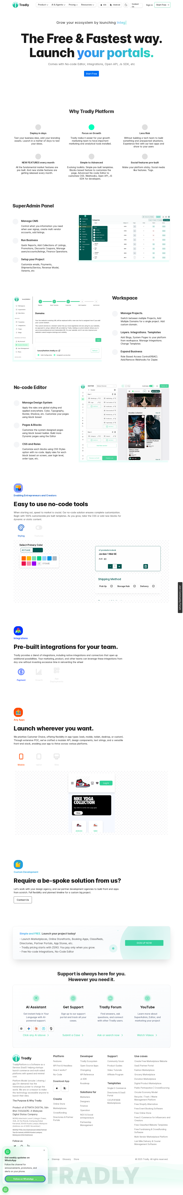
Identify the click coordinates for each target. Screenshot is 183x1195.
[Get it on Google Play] (65, 1088)
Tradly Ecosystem (88, 1061)
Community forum (115, 1061)
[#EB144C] (24, 563)
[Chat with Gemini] (29, 1028)
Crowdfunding (60, 1112)
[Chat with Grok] (51, 1028)
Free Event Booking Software (148, 1108)
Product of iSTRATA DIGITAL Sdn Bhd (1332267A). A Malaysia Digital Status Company (30, 1111)
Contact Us (135, 5)
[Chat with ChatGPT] (21, 1028)
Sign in (149, 5)
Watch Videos (145, 1035)
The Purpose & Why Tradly (27, 1100)
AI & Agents (57, 4)
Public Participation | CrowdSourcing (151, 1088)
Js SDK (83, 1079)
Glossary (66, 1159)
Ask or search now (108, 1035)
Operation (85, 1110)
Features (57, 1061)
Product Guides (114, 1065)
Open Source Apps (89, 1065)
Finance (84, 1106)
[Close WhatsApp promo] (44, 1150)
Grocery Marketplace (144, 1074)
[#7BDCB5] (34, 558)
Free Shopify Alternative (146, 1104)
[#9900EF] (34, 563)
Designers (85, 1101)
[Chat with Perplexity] (43, 1028)
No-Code (57, 1074)
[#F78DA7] (29, 563)
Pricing (72, 4)
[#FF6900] (24, 558)
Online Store (59, 1104)
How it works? (60, 1070)
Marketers (85, 1097)
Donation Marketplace (145, 1079)
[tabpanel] (91, 571)
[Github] (21, 1146)
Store (76, 1159)
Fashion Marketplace (144, 1070)
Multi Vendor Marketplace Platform (151, 1136)
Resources (86, 4)
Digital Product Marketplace (147, 1083)
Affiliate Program (115, 1074)
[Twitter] (15, 1146)
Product (42, 4)
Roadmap (84, 1083)
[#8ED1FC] (44, 558)
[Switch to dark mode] (126, 5)
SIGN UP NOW (144, 942)
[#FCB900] (29, 558)
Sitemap (56, 1159)
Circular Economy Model (146, 1092)
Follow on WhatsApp (25, 1178)
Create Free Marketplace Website (150, 1061)
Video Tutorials (114, 1070)
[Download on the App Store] (56, 1088)
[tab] (21, 531)
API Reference (87, 1074)
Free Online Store (142, 1113)
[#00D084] (39, 558)
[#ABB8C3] (54, 558)
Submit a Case (71, 1035)
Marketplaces (59, 1108)
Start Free (91, 73)
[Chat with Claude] (36, 1028)
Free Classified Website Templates (151, 1125)
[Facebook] (28, 1146)
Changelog (85, 1070)
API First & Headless (62, 1065)
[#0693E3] (49, 558)
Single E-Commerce (116, 1088)
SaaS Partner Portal (144, 1065)
